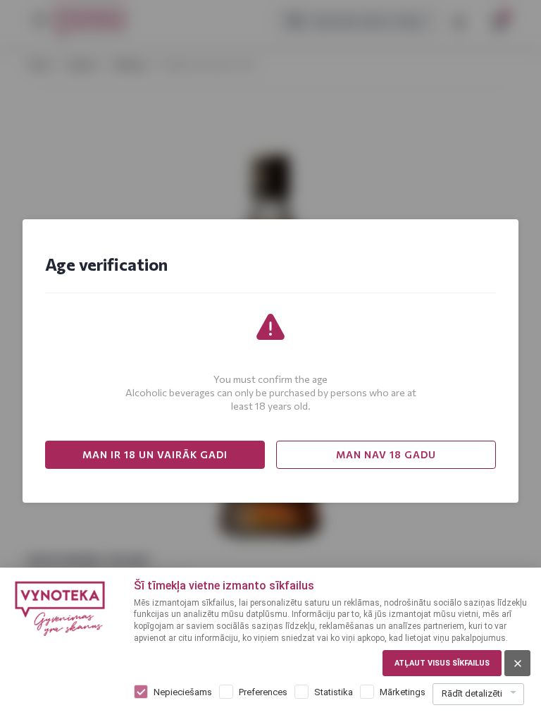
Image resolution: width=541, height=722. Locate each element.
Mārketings (402, 692)
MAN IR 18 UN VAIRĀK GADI (155, 454)
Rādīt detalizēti (472, 693)
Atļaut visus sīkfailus (442, 663)
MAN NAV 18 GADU (386, 454)
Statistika (333, 692)
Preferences (263, 692)
